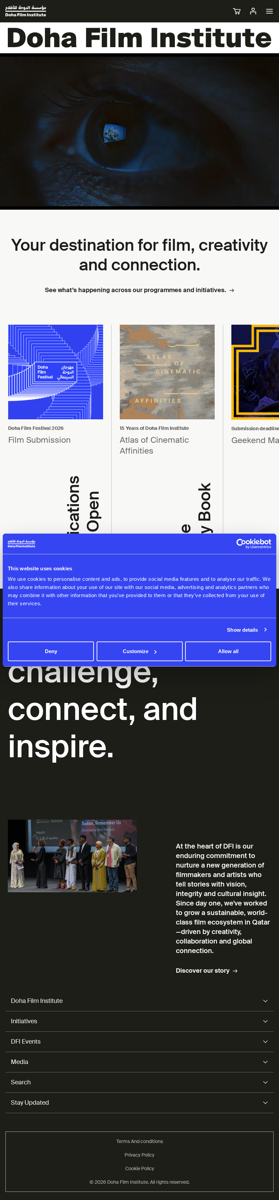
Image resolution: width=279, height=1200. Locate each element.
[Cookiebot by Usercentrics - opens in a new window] (241, 543)
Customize (135, 651)
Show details (242, 629)
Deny (51, 651)
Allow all (228, 651)
